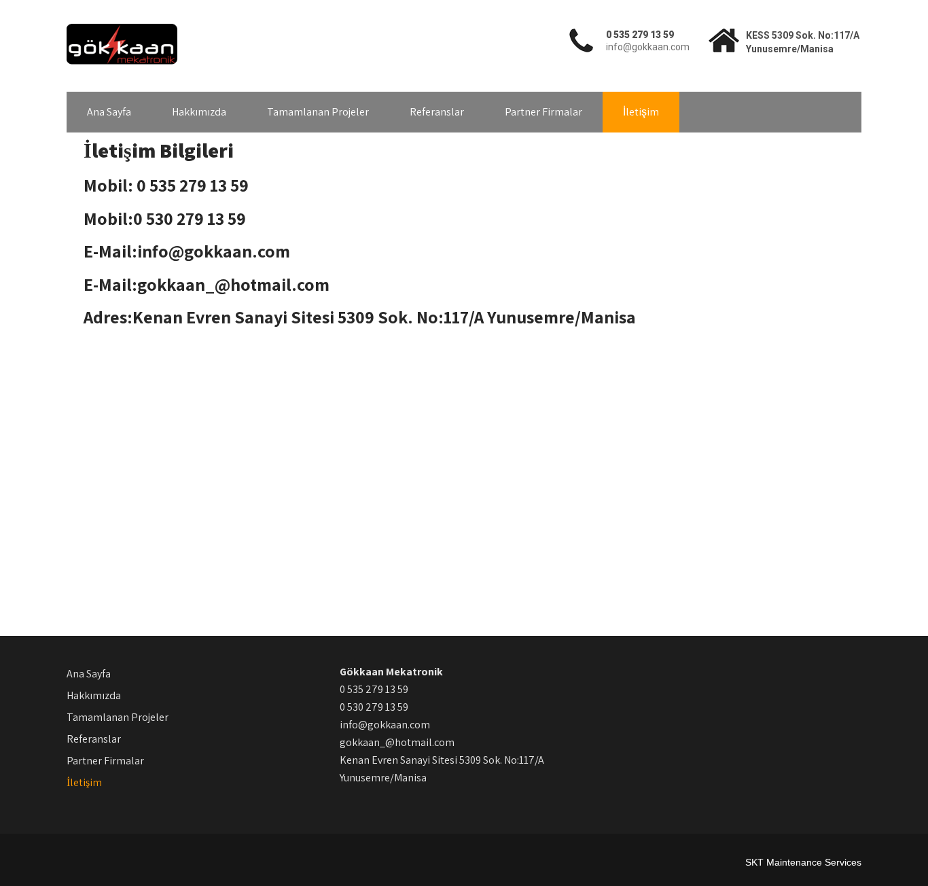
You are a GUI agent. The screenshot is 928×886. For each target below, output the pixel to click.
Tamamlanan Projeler (318, 112)
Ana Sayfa (109, 112)
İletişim (641, 112)
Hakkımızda (199, 112)
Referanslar (437, 112)
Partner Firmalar (543, 112)
